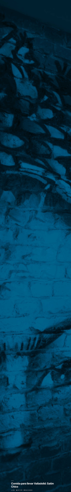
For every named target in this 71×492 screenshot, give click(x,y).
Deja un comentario (28, 490)
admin (13, 490)
